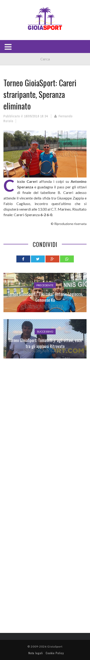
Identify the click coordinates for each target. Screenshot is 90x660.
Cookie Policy (55, 653)
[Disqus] (45, 432)
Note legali (35, 653)
